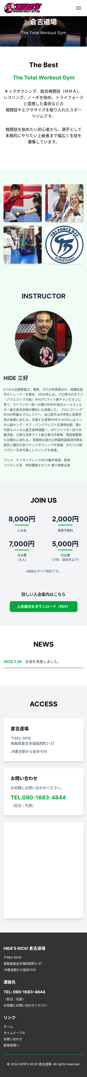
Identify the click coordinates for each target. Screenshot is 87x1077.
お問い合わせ (13, 1039)
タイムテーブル (14, 1033)
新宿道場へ (11, 1045)
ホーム (8, 1026)
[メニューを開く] (78, 8)
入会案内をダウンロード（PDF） (43, 606)
